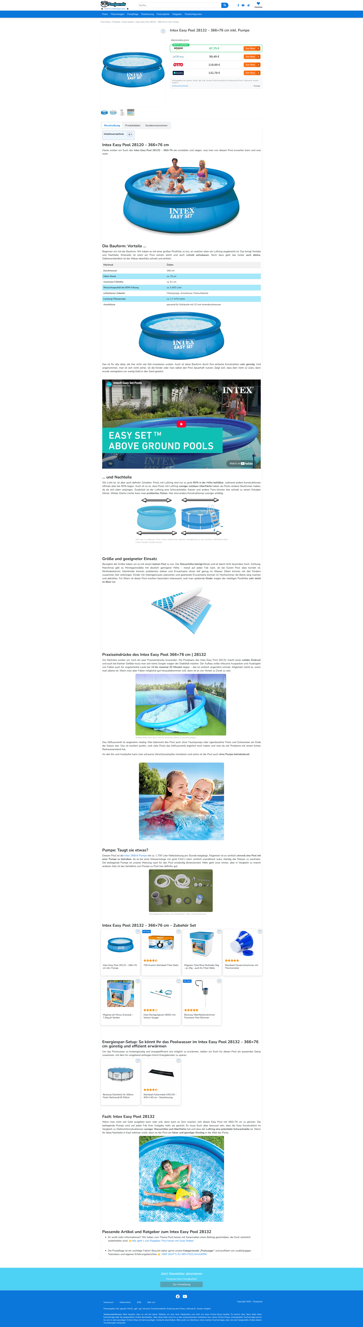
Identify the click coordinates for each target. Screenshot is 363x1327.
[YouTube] (243, 5)
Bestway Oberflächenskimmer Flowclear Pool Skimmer (199, 1016)
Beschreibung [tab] (112, 125)
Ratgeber (177, 14)
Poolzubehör (163, 14)
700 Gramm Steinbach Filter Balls (161, 965)
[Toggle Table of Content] (128, 134)
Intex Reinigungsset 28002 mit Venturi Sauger (159, 1016)
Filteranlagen (117, 14)
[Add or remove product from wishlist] (163, 31)
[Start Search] (224, 5)
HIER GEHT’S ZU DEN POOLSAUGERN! (184, 1254)
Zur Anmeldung (181, 1284)
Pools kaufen (128, 22)
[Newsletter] (248, 5)
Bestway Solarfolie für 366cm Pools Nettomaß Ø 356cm (118, 1096)
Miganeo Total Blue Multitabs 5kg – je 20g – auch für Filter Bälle (201, 967)
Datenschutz (125, 1302)
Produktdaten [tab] (132, 125)
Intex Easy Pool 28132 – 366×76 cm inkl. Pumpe (120, 967)
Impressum (108, 1302)
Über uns (151, 1302)
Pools (105, 14)
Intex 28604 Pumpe (135, 855)
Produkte (116, 22)
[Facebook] (238, 5)
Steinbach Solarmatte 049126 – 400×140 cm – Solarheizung (159, 1096)
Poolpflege (132, 14)
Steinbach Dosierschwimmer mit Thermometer (241, 967)
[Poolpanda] (115, 4)
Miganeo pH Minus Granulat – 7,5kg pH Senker (118, 1016)
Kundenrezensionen (156, 125)
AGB (139, 1302)
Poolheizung (147, 14)
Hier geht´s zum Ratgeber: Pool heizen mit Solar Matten (163, 1240)
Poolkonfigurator (193, 14)
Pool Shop (105, 22)
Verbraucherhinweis (180, 86)
